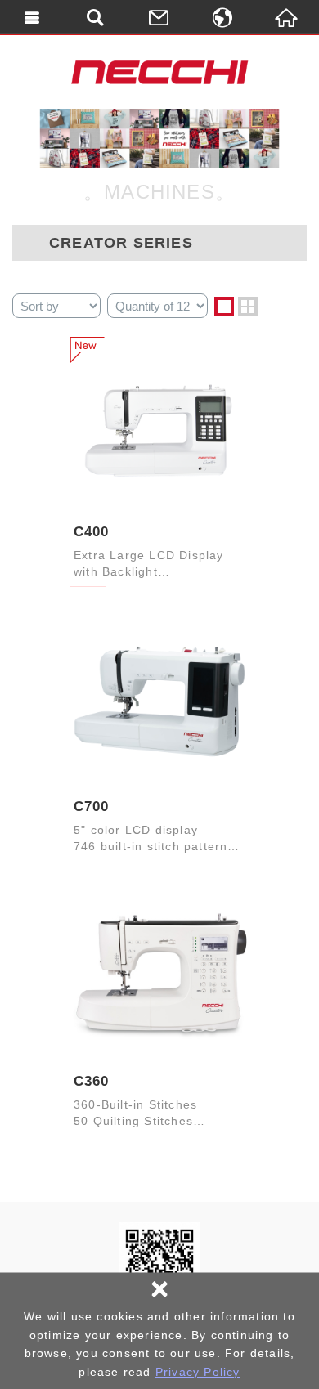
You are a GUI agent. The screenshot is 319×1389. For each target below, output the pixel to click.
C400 (91, 532)
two (248, 306)
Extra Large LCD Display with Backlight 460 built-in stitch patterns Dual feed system (154, 564)
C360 (91, 1081)
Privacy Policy (197, 1371)
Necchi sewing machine (159, 71)
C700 (91, 806)
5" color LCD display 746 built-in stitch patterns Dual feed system (154, 839)
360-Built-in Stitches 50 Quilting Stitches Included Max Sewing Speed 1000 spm (148, 1114)
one (224, 306)
